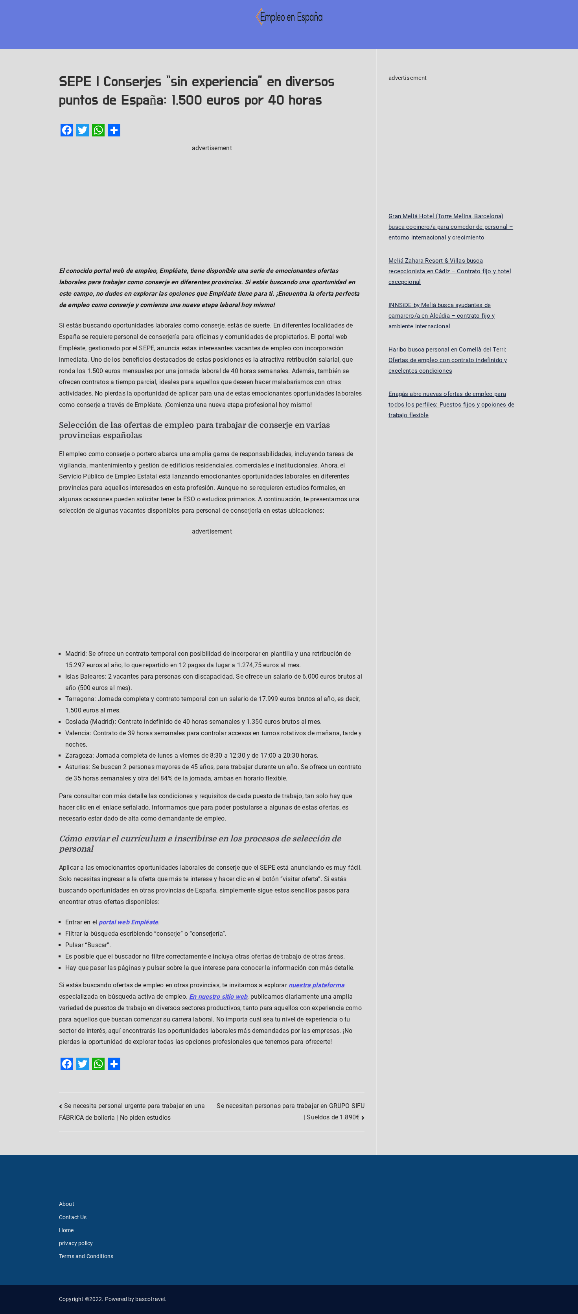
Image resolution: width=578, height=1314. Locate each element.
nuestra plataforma (316, 985)
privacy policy (76, 1243)
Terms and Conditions (86, 1256)
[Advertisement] (211, 209)
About (66, 1204)
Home (66, 1230)
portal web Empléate (128, 922)
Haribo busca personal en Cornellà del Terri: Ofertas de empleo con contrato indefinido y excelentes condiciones (447, 360)
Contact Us (73, 1217)
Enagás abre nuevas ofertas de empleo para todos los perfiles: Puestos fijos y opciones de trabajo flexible (451, 404)
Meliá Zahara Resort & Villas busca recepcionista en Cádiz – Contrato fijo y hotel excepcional (449, 271)
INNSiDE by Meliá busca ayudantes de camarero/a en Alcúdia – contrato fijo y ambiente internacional (441, 316)
